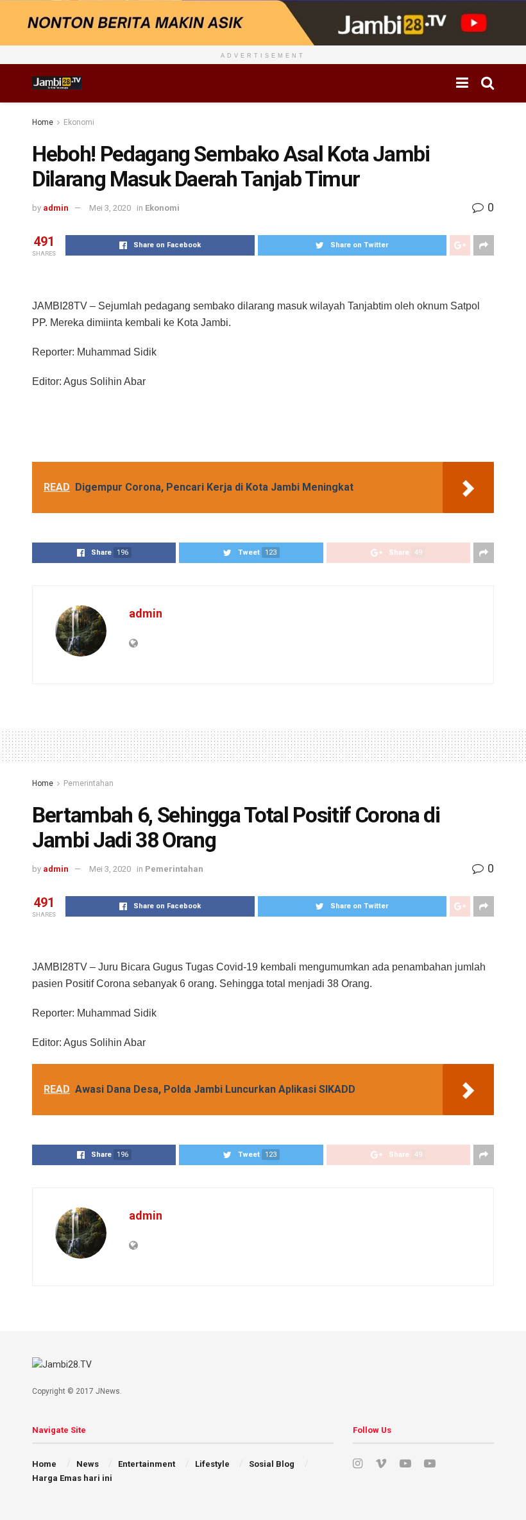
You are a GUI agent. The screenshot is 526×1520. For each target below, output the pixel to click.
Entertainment (146, 1464)
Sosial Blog (271, 1464)
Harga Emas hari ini (72, 1478)
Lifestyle (212, 1464)
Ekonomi (79, 122)
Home (42, 122)
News (87, 1464)
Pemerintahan (89, 783)
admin (56, 208)
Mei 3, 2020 (110, 208)
